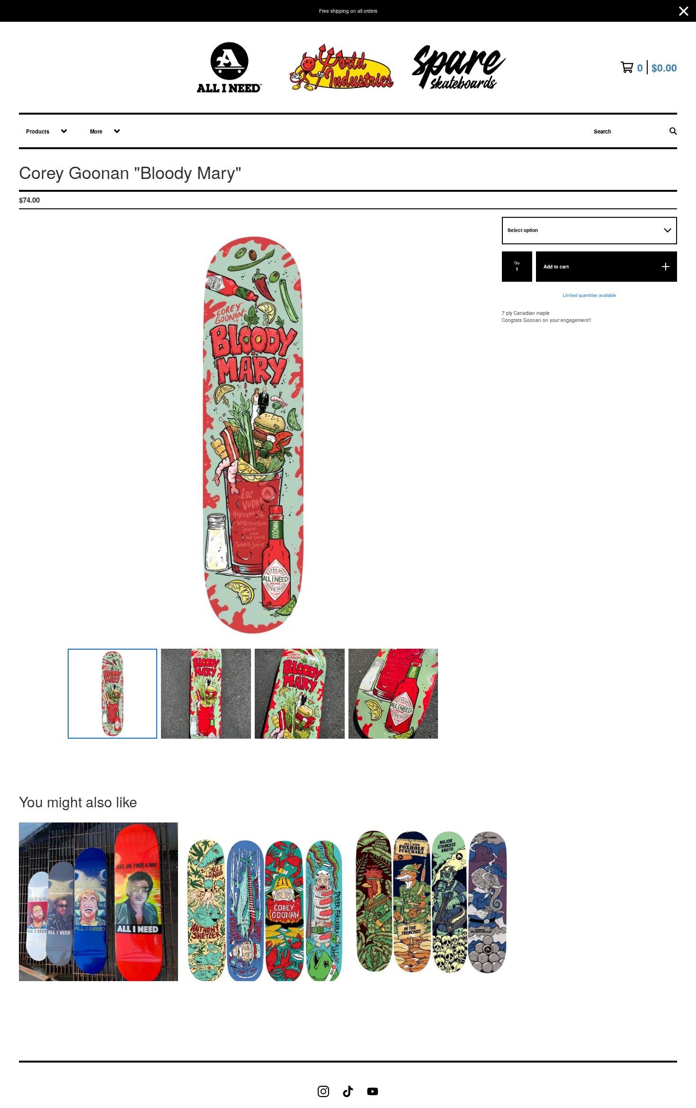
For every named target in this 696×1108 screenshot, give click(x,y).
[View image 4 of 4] (393, 694)
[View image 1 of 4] (113, 694)
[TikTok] (348, 1091)
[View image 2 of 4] (206, 694)
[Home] (348, 67)
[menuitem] (43, 131)
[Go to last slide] (30, 435)
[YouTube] (373, 1091)
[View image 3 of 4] (300, 694)
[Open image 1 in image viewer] (253, 434)
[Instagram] (323, 1091)
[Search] (673, 131)
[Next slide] (475, 435)
